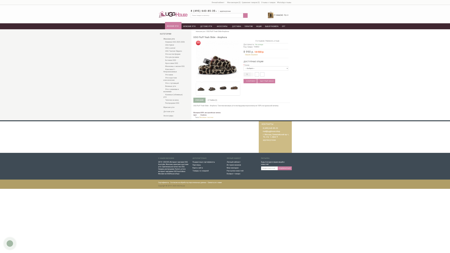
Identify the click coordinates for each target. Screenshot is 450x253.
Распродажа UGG (172, 103)
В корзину (250, 81)
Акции (259, 26)
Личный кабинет (234, 162)
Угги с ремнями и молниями (171, 90)
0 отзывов (259, 41)
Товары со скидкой (201, 171)
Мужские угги (189, 26)
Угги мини (169, 75)
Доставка (236, 26)
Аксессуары (222, 26)
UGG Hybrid (169, 45)
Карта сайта (198, 168)
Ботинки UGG (170, 60)
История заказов (234, 165)
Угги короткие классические (170, 79)
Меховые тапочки (206, 117)
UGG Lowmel (170, 48)
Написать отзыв (272, 41)
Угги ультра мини (172, 57)
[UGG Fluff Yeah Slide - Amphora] (217, 59)
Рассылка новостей (235, 171)
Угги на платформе (172, 54)
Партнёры (197, 165)
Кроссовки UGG (171, 63)
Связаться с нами (215, 182)
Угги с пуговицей (172, 83)
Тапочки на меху (172, 100)
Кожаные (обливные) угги (173, 96)
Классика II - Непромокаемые (170, 70)
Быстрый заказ (267, 81)
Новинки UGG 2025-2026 (175, 42)
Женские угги (172, 26)
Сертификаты (163, 182)
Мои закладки (232, 168)
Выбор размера (271, 26)
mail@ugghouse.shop (271, 131)
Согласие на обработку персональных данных (188, 182)
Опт (283, 26)
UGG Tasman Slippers (173, 51)
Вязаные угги (170, 86)
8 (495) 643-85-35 (270, 128)
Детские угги (206, 26)
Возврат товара (233, 174)
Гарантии (249, 26)
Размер (246, 65)
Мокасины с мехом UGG (175, 66)
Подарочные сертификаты (204, 162)
